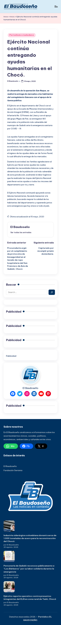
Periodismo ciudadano (21, 35)
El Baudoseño (20, 227)
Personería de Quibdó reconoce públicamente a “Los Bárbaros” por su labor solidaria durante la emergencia (29, 568)
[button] (20, 232)
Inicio (6, 17)
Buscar (11, 284)
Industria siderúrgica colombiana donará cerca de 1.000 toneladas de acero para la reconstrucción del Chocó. (30, 538)
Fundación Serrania (13, 470)
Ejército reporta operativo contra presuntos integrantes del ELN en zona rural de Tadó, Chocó (30, 597)
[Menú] (55, 6)
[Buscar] (52, 292)
